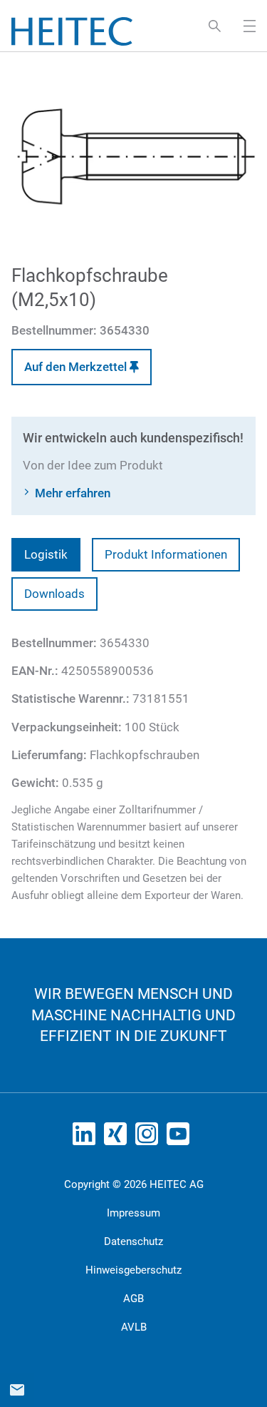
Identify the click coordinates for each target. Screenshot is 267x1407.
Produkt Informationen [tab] (166, 554)
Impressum (133, 1213)
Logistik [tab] (46, 554)
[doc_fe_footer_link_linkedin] (87, 1138)
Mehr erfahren (72, 493)
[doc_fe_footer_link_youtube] (181, 1138)
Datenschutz (133, 1241)
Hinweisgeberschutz (133, 1270)
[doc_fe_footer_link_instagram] (149, 1138)
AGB (133, 1298)
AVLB (134, 1327)
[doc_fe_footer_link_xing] (118, 1138)
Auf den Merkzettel (77, 367)
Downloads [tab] (54, 593)
